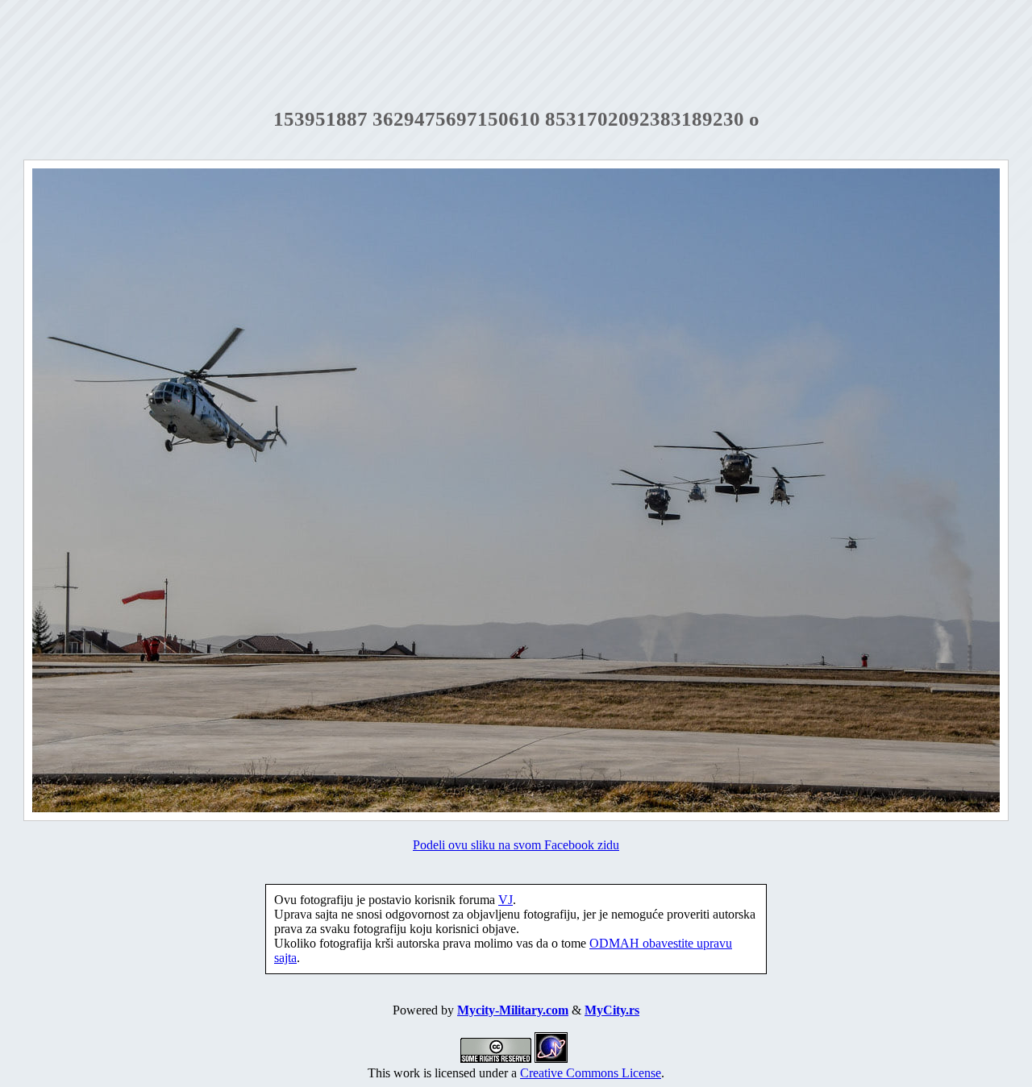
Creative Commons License (590, 1073)
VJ (505, 900)
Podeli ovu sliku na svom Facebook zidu (516, 845)
